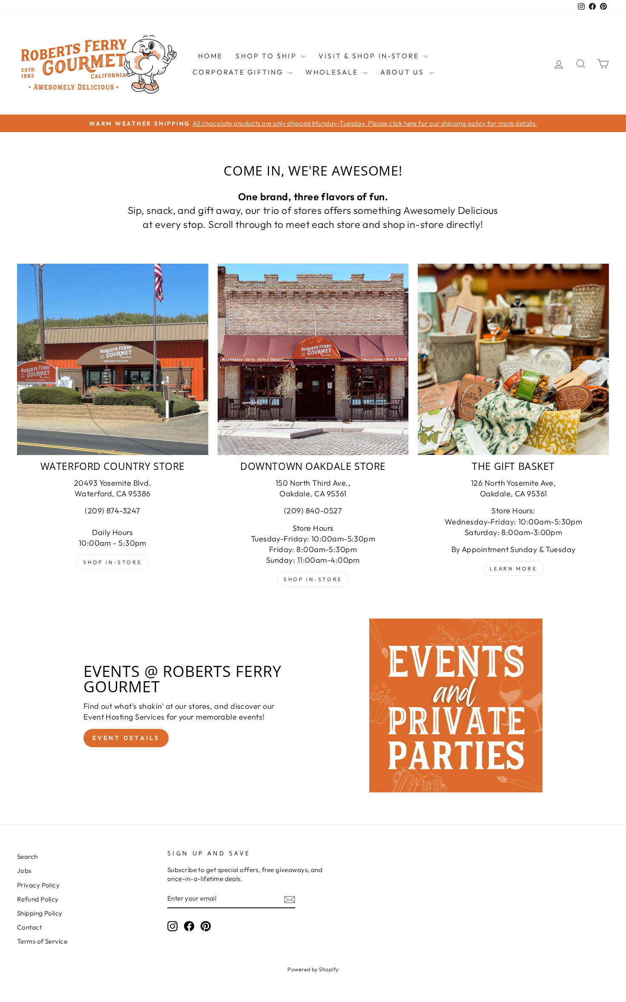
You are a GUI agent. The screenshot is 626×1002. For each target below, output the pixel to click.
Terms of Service (42, 941)
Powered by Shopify (312, 969)
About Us (403, 72)
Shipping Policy (40, 913)
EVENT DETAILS (126, 738)
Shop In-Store (112, 562)
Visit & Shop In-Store (370, 56)
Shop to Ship (267, 56)
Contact (29, 927)
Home (210, 56)
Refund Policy (38, 899)
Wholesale (333, 72)
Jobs (24, 871)
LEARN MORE (513, 568)
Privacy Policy (38, 885)
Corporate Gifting (239, 72)
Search (27, 856)
